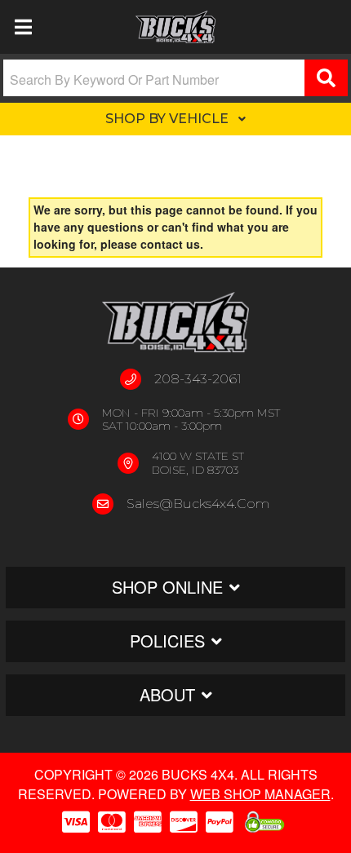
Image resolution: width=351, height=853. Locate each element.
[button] (175, 78)
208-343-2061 (198, 379)
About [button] (167, 694)
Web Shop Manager (260, 793)
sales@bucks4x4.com (198, 503)
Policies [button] (167, 640)
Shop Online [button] (167, 587)
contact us (170, 244)
